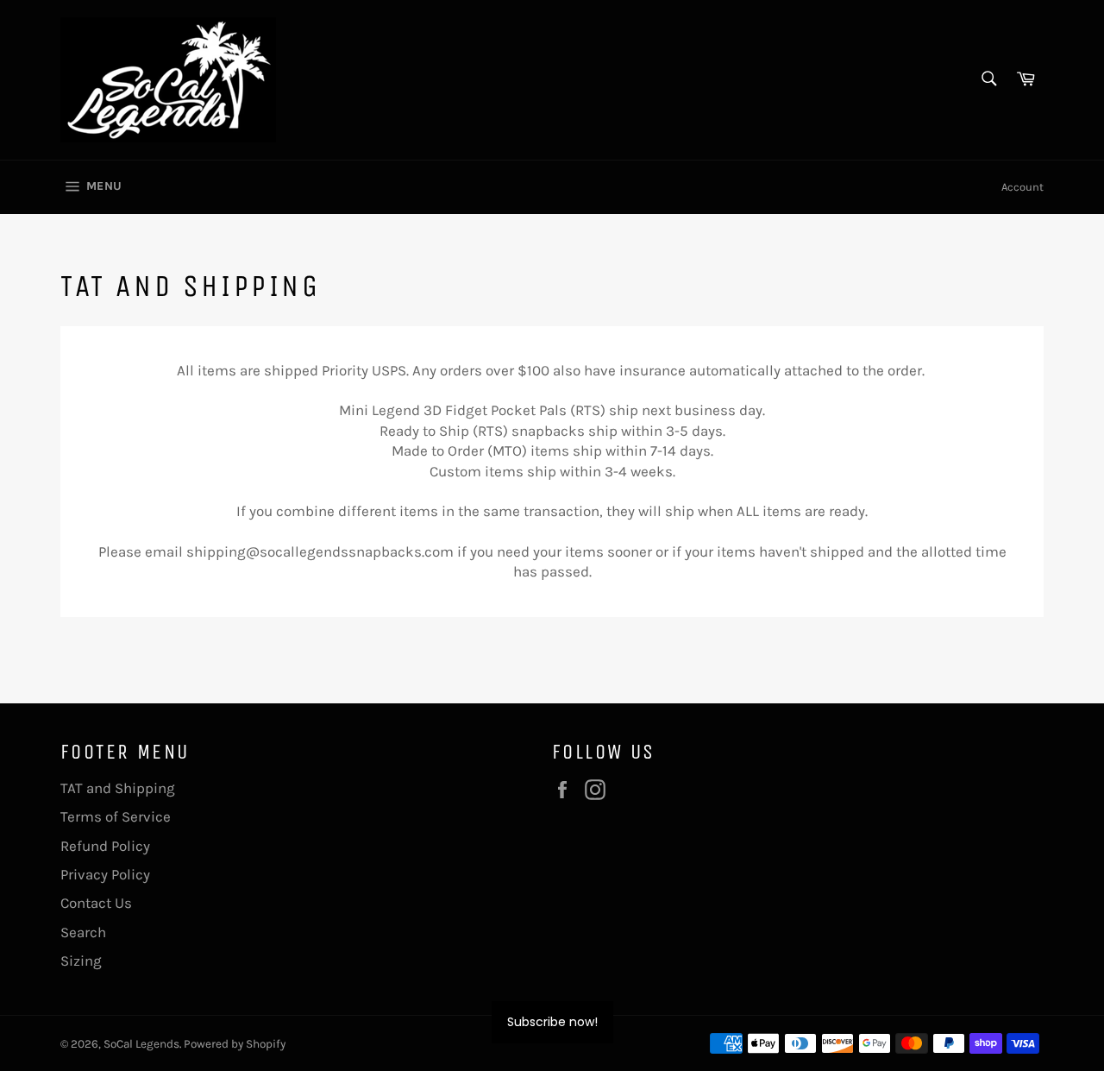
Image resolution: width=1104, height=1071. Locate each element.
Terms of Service (115, 816)
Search (83, 932)
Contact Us (96, 902)
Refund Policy (105, 845)
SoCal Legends (141, 1043)
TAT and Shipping (117, 788)
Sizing (81, 960)
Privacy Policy (105, 874)
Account (1022, 186)
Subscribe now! (552, 1021)
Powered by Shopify (234, 1043)
